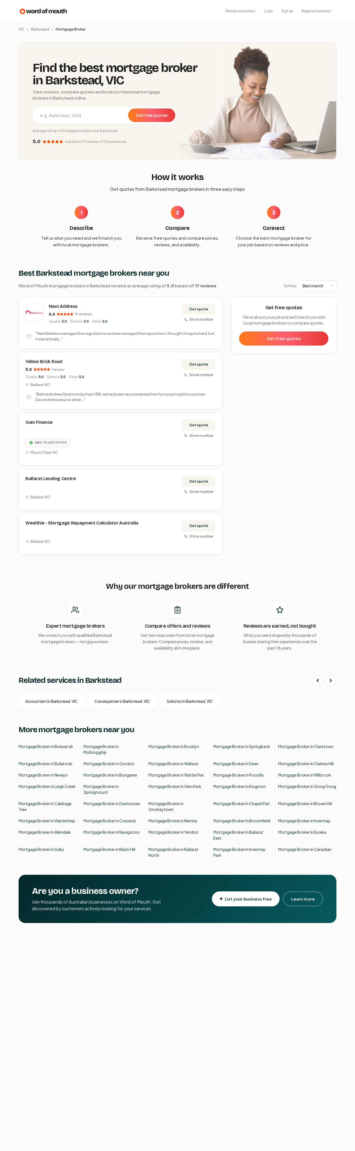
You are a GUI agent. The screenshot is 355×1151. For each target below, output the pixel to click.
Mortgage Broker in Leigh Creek (47, 786)
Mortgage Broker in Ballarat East (238, 835)
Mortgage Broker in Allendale (45, 832)
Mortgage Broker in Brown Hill (305, 803)
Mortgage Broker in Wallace (173, 763)
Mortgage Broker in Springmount (101, 789)
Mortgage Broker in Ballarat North (173, 852)
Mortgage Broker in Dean (235, 763)
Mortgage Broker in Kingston (239, 786)
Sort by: (290, 285)
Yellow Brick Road (44, 361)
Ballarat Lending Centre (51, 478)
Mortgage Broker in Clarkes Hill (306, 763)
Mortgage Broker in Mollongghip (101, 749)
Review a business (240, 11)
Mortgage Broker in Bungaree (110, 774)
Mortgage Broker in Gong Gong (307, 786)
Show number (201, 319)
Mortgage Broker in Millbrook (304, 774)
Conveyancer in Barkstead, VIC (122, 701)
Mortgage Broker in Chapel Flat (241, 803)
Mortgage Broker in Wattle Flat (176, 774)
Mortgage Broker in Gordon (108, 763)
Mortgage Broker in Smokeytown (166, 806)
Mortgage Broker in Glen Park (174, 786)
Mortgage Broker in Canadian (304, 849)
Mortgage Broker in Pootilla (238, 774)
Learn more (303, 898)
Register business (316, 11)
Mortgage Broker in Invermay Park (239, 852)
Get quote (198, 309)
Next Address (63, 306)
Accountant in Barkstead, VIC (51, 701)
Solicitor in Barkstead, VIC (190, 701)
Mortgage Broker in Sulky (41, 849)
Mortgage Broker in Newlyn (43, 774)
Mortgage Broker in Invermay (304, 820)
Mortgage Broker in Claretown (305, 746)
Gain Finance (39, 422)
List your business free (248, 898)
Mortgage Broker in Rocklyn (173, 746)
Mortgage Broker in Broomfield (241, 820)
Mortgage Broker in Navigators (111, 832)
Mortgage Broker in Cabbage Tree (45, 806)
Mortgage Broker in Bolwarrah (46, 746)
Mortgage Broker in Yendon (173, 832)
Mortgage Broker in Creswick (109, 820)
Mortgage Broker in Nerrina (172, 820)
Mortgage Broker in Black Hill (109, 849)
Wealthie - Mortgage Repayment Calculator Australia (82, 523)
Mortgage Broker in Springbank (241, 746)
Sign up (287, 11)
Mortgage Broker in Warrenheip (47, 820)
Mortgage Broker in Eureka (302, 832)
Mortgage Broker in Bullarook (45, 763)
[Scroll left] (317, 680)
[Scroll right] (330, 680)
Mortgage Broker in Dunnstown (111, 803)
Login (268, 11)
